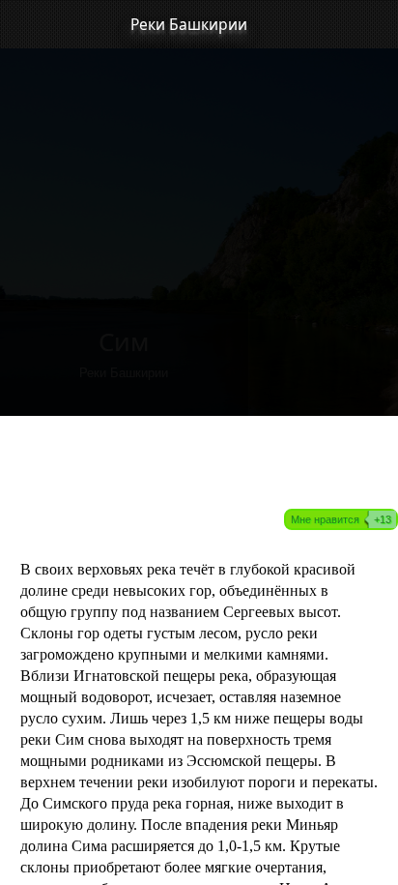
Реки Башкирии (188, 24)
